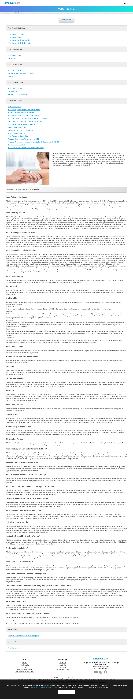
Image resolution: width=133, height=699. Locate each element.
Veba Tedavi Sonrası (15, 89)
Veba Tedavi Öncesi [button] (15, 64)
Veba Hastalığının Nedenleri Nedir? (20, 40)
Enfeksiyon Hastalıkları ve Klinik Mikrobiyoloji (23, 636)
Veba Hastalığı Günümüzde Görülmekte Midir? (24, 110)
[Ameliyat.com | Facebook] (105, 673)
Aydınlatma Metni (63, 669)
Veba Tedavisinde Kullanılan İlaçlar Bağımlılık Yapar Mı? (27, 118)
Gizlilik (24, 663)
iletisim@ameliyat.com (101, 666)
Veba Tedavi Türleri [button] (15, 49)
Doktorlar (62, 663)
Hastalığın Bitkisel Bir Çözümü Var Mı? (21, 130)
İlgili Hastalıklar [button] (13, 642)
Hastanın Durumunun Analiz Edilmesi (21, 73)
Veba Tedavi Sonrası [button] (15, 82)
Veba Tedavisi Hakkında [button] (16, 28)
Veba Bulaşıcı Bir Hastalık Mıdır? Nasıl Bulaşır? (24, 115)
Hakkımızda (24, 665)
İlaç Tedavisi (12, 58)
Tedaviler (62, 667)
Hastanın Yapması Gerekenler (18, 94)
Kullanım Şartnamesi (24, 669)
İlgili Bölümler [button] (13, 629)
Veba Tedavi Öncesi (15, 70)
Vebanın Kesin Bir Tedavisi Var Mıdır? (21, 113)
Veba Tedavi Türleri (14, 55)
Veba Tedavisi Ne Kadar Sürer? (19, 136)
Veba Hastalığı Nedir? (15, 37)
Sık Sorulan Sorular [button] (15, 101)
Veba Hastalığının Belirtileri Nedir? (20, 43)
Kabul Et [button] (66, 692)
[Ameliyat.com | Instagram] (101, 673)
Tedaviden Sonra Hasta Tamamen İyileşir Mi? (23, 139)
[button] (125, 3)
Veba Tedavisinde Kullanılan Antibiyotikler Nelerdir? (26, 148)
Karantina (11, 76)
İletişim (24, 667)
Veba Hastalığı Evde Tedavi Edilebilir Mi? (22, 124)
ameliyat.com (8, 13)
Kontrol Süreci (13, 91)
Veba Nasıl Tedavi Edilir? (16, 145)
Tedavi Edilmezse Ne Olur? (17, 127)
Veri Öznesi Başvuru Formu (24, 672)
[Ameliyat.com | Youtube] (96, 673)
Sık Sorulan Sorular (14, 107)
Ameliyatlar (62, 665)
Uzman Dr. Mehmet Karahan (31, 189)
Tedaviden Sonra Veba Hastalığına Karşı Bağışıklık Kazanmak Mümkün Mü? (34, 142)
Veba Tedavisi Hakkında (16, 34)
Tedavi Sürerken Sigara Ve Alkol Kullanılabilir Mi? (25, 121)
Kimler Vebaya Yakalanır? (17, 133)
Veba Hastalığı (13, 648)
